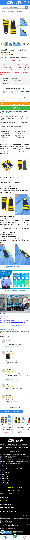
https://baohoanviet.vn (12, 465)
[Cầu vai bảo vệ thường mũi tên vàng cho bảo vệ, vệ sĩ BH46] (20, 420)
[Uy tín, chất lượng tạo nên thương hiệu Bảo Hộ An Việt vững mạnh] (15, 92)
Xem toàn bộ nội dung (14, 325)
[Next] (27, 424)
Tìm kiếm (26, 7)
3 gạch (24, 97)
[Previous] (3, 424)
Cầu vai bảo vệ (20, 11)
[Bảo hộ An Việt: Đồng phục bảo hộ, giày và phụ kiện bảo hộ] (14, 2)
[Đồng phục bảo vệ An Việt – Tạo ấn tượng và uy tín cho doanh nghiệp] (24, 92)
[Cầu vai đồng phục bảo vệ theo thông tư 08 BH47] (6, 420)
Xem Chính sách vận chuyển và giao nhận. (14, 113)
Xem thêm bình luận (14, 407)
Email (25, 539)
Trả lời (7, 346)
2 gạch (18, 97)
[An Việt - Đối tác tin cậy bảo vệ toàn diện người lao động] (5, 92)
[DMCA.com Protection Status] (18, 532)
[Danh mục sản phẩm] (1, 2)
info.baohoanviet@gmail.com (13, 463)
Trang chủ (2, 11)
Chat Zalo (5, 539)
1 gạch (12, 97)
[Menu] (28, 2)
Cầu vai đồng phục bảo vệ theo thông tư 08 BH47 (6, 428)
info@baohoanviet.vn (16, 490)
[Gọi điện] (15, 536)
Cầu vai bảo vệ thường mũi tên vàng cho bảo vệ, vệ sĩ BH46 (20, 428)
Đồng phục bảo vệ (11, 11)
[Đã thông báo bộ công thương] (6, 532)
